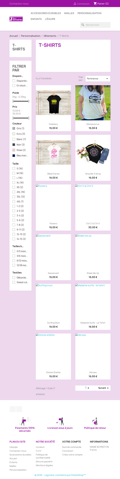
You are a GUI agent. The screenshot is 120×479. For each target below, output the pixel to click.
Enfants (36, 19)
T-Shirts (18, 47)
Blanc (21, 139)
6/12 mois (22, 260)
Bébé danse (53, 173)
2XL (21, 192)
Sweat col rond (22, 282)
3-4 (20, 215)
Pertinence (98, 78)
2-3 (20, 210)
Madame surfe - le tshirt (92, 322)
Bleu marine (22, 155)
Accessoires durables (46, 13)
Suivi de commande (71, 447)
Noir (21, 144)
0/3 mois (22, 251)
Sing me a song (93, 173)
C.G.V (38, 450)
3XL (21, 196)
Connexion (67, 450)
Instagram (19, 409)
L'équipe (50, 19)
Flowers (53, 223)
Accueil (13, 458)
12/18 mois (22, 265)
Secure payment (44, 461)
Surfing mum (53, 322)
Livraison (40, 447)
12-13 (21, 234)
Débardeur (22, 277)
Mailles (69, 13)
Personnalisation (89, 13)
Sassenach (53, 273)
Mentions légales (44, 465)
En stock (22, 85)
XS (20, 187)
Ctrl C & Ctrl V (93, 223)
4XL (20, 201)
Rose (21, 150)
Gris (20, 128)
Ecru (21, 133)
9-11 (21, 229)
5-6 (20, 220)
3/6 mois (22, 256)
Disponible (22, 80)
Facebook (13, 409)
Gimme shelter (53, 372)
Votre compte (71, 441)
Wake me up (93, 273)
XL (20, 182)
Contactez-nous (19, 3)
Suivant (104, 388)
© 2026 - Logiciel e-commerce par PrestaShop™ (60, 475)
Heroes (93, 372)
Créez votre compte (72, 454)
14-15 (21, 239)
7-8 (20, 225)
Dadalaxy (53, 124)
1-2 (20, 206)
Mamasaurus (92, 124)
